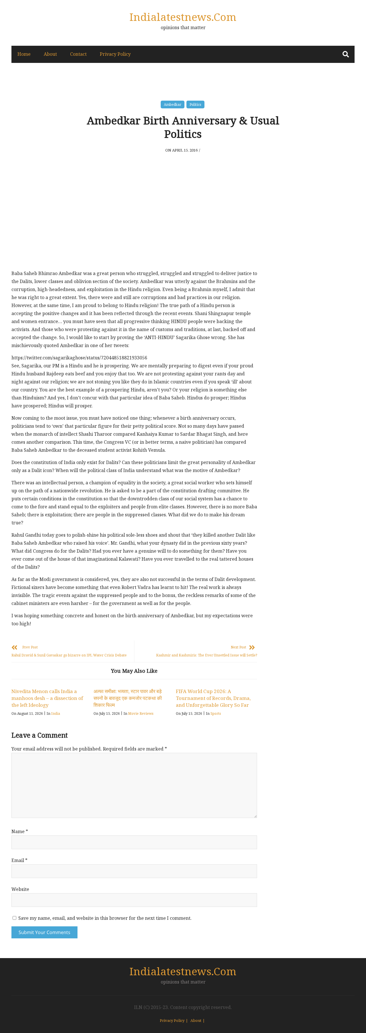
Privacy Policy (115, 54)
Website (20, 889)
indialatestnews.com (183, 16)
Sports (215, 713)
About (50, 54)
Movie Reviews (141, 713)
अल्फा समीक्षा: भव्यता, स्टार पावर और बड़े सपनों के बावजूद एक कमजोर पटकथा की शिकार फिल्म (128, 698)
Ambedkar (172, 104)
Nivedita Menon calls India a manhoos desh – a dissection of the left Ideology (47, 698)
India (55, 713)
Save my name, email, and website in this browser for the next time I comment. (105, 918)
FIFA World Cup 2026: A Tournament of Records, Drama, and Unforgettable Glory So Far (213, 698)
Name (19, 831)
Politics (195, 104)
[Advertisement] (134, 224)
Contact (78, 54)
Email (19, 860)
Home (24, 54)
